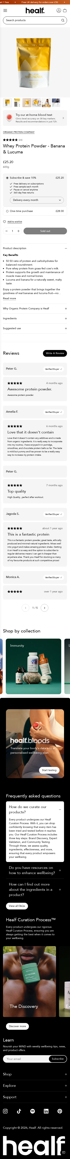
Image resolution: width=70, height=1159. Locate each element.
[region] (35, 62)
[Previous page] (25, 608)
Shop (7, 1074)
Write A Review (55, 353)
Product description (14, 248)
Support (9, 1097)
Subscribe (58, 1059)
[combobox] (37, 200)
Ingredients (10, 318)
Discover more (17, 1026)
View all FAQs (17, 906)
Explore (9, 1085)
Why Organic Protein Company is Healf (26, 308)
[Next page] (44, 608)
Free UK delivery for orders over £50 (32, 2)
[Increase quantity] (18, 231)
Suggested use (12, 328)
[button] (35, 140)
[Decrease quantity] (7, 231)
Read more (9, 298)
